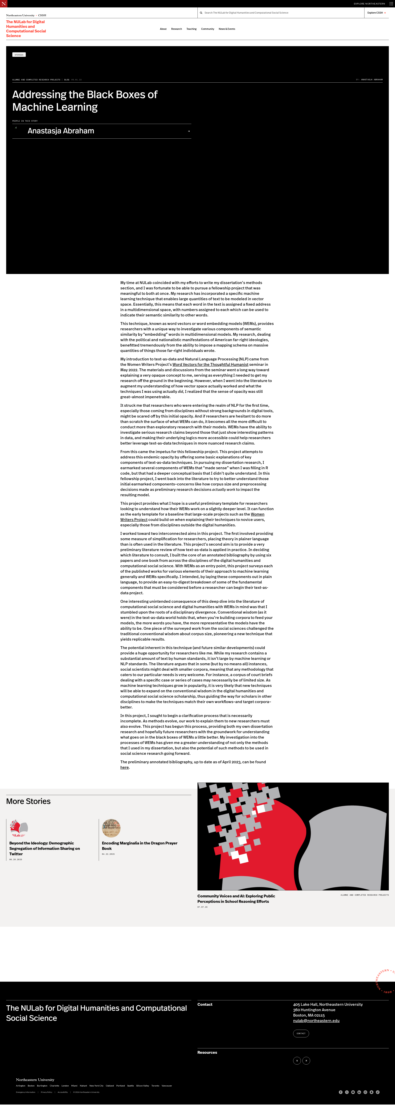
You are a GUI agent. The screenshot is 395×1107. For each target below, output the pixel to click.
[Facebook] (341, 1092)
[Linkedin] (359, 1092)
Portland (120, 1085)
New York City (96, 1085)
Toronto (155, 1085)
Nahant (83, 1085)
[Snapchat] (371, 1092)
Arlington (20, 1085)
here (124, 767)
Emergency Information (25, 1092)
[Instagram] (365, 1092)
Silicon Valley (142, 1085)
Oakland (110, 1085)
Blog (66, 80)
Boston (31, 1085)
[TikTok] (378, 1092)
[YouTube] (353, 1092)
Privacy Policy (46, 1092)
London (65, 1085)
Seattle (130, 1085)
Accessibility (63, 1092)
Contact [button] (301, 1033)
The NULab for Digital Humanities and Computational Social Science (26, 29)
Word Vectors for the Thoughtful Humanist (210, 365)
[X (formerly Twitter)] (347, 1092)
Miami (74, 1085)
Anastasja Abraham (372, 79)
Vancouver (167, 1085)
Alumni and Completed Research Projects (36, 80)
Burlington (42, 1085)
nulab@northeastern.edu (316, 1021)
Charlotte (54, 1085)
